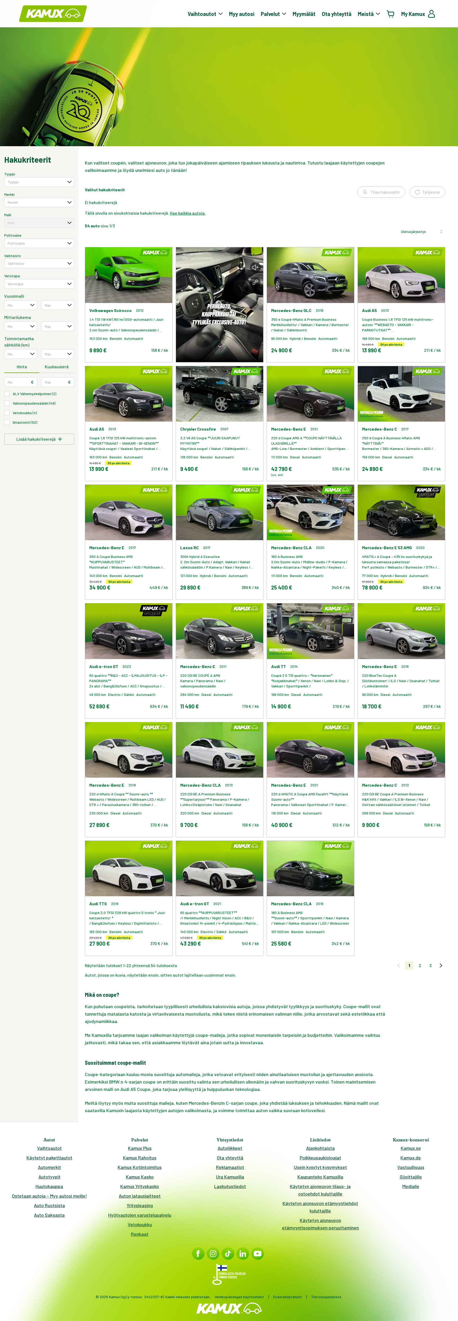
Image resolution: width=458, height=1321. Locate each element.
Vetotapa (12, 276)
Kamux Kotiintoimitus (140, 1167)
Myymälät (304, 14)
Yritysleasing (140, 1205)
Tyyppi (9, 174)
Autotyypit (49, 1177)
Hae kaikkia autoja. (188, 212)
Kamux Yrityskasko (139, 1186)
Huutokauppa (49, 1186)
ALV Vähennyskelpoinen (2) (34, 393)
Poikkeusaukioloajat (320, 1157)
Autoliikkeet (230, 1148)
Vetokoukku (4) (25, 412)
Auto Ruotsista (49, 1205)
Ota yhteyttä (336, 14)
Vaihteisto (12, 255)
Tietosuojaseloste (326, 1296)
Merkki (9, 194)
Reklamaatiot (230, 1167)
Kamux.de (410, 1157)
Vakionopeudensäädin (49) (34, 403)
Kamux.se (411, 1148)
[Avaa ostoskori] (390, 13)
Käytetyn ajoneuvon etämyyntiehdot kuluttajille (320, 1207)
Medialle (410, 1186)
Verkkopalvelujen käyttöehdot (239, 1296)
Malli (7, 215)
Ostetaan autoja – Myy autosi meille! (49, 1196)
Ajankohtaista (320, 1148)
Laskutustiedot (230, 1186)
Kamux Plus (140, 1148)
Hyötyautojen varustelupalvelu (139, 1215)
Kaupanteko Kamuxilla (320, 1177)
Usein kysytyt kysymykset (320, 1167)
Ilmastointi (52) (25, 422)
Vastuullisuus (410, 1167)
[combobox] (39, 182)
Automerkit (49, 1167)
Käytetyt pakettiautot (49, 1157)
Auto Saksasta (49, 1215)
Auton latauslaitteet (140, 1196)
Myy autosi (241, 14)
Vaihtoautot (49, 1148)
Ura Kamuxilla (230, 1177)
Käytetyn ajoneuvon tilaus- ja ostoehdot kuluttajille (320, 1190)
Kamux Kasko (140, 1177)
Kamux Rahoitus (139, 1157)
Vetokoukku (140, 1224)
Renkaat (139, 1234)
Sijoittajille (411, 1177)
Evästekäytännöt (287, 1296)
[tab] (21, 367)
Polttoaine (12, 235)
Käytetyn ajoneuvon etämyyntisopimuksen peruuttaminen (320, 1224)
